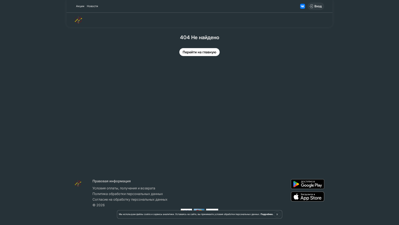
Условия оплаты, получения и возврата (123, 188)
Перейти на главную (199, 52)
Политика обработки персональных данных (127, 194)
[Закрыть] (277, 214)
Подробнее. (267, 214)
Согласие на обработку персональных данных (129, 199)
